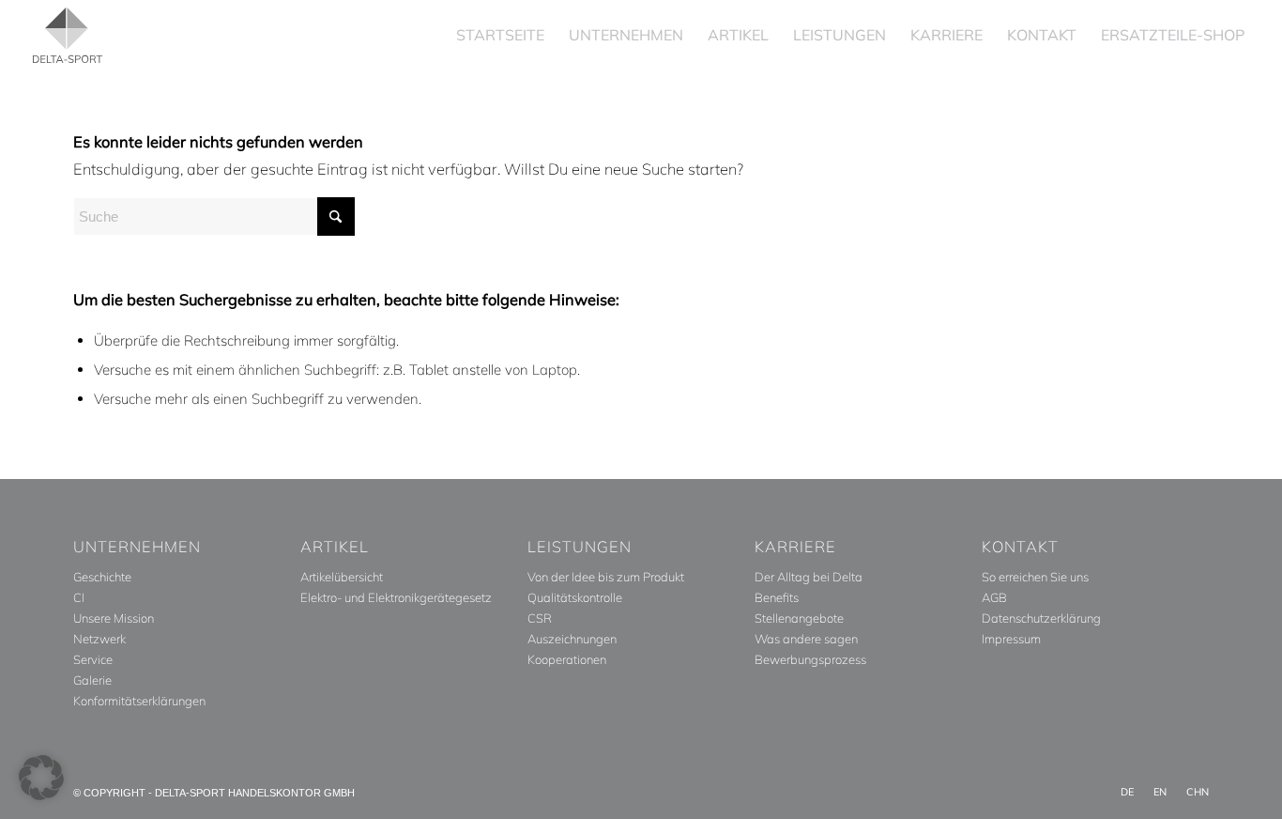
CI (78, 597)
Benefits (777, 597)
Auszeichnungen (572, 638)
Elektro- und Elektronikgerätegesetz (396, 597)
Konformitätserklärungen (139, 700)
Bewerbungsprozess (810, 659)
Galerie (92, 680)
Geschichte (102, 576)
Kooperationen (566, 659)
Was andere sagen (806, 638)
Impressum (1011, 638)
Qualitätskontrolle (574, 597)
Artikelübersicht (341, 576)
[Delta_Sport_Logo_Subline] (67, 35)
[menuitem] (500, 35)
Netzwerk (99, 638)
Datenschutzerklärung (1041, 618)
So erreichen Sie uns (1035, 576)
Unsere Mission (113, 618)
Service (93, 659)
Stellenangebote (799, 618)
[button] (41, 777)
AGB (994, 597)
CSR (539, 618)
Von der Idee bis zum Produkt (605, 576)
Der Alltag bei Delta (808, 576)
